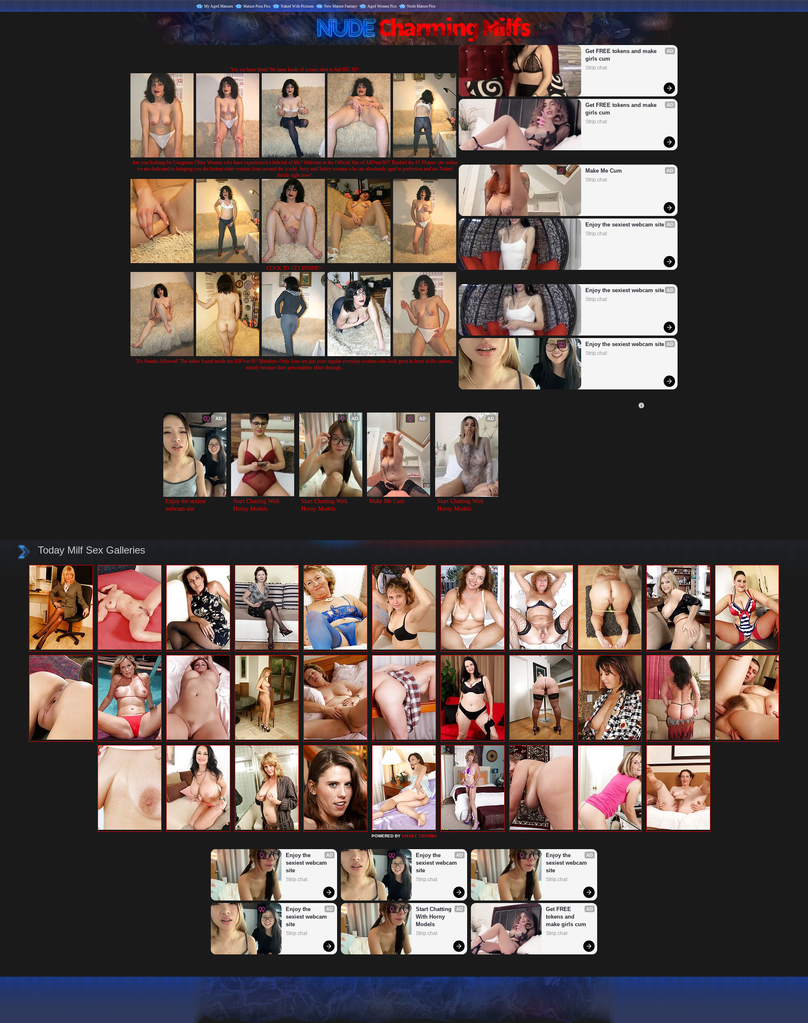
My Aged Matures (218, 6)
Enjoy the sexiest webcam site (624, 224)
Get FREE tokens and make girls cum (621, 55)
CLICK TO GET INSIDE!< (294, 268)
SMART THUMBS (419, 836)
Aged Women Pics (382, 6)
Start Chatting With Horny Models (257, 505)
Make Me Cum (603, 171)
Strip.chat (596, 68)
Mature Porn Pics (257, 6)
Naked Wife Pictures (297, 6)
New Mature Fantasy (340, 6)
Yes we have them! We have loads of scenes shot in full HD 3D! (295, 69)
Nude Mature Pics (421, 6)
